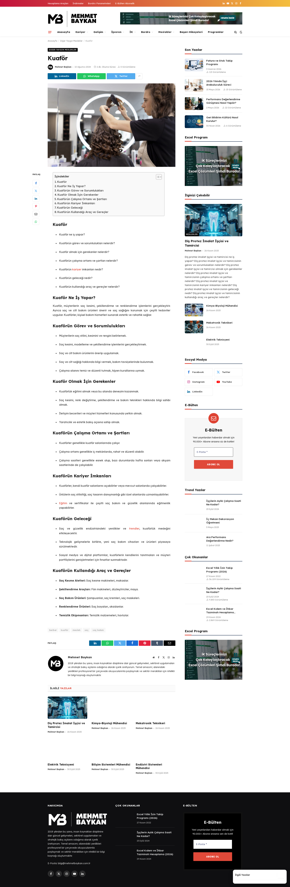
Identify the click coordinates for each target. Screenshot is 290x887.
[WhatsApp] (36, 222)
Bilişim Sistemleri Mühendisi (111, 764)
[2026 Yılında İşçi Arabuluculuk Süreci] (194, 85)
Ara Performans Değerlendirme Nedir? (219, 539)
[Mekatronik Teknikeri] (155, 708)
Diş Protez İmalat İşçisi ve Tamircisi (66, 725)
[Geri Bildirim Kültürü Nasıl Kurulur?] (194, 121)
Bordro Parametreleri (99, 3)
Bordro (145, 32)
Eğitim (63, 503)
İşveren (116, 32)
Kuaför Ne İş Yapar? (71, 186)
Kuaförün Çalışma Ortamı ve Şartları (82, 199)
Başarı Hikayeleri (191, 32)
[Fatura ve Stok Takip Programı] (194, 65)
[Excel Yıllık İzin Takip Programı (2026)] (194, 572)
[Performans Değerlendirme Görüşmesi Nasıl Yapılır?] (194, 103)
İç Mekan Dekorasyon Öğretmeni (220, 520)
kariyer (76, 269)
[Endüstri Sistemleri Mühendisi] (155, 749)
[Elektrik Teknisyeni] (67, 749)
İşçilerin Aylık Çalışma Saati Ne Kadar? (223, 502)
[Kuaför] (111, 125)
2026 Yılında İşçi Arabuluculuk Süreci (218, 83)
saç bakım (98, 630)
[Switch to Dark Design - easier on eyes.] (240, 32)
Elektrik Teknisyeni (61, 764)
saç (86, 630)
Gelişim (98, 32)
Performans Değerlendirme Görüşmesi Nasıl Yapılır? (223, 101)
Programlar (216, 32)
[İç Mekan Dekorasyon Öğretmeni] (194, 523)
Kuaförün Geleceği (70, 207)
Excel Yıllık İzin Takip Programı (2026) (219, 569)
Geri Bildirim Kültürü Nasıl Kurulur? (222, 119)
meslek (76, 630)
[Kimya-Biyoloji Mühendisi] (111, 708)
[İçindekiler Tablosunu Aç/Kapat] (157, 177)
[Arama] (235, 32)
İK (131, 32)
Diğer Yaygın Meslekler (71, 41)
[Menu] (50, 32)
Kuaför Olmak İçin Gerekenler (78, 194)
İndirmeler (78, 3)
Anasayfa (63, 32)
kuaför (64, 630)
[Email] (36, 214)
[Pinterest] (36, 206)
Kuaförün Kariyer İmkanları (76, 203)
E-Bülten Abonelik (124, 3)
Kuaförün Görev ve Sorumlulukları (80, 190)
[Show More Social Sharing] (139, 76)
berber (53, 630)
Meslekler (165, 32)
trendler (134, 528)
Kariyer (80, 32)
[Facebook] (36, 183)
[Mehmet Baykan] (73, 18)
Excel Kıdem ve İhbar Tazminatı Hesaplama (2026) (220, 610)
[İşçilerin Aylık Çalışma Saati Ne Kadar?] (194, 505)
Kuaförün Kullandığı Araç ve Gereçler (82, 212)
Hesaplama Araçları (58, 3)
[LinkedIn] (36, 199)
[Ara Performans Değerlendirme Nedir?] (194, 541)
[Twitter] (36, 191)
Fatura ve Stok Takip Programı (219, 62)
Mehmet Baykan (63, 67)
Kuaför (62, 181)
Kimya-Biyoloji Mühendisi (109, 723)
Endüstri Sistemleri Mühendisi (149, 766)
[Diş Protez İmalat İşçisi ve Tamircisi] (67, 708)
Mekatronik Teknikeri (150, 723)
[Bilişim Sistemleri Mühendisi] (111, 749)
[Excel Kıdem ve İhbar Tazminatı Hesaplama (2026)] (194, 613)
